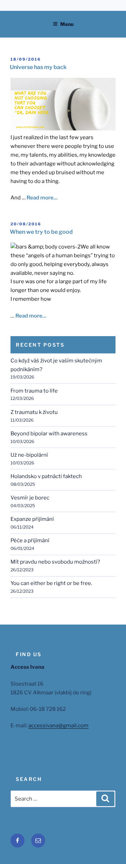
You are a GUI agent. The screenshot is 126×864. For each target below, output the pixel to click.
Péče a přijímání (29, 540)
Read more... (42, 198)
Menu (67, 24)
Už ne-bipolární (29, 455)
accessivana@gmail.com (58, 725)
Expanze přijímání (32, 519)
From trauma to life (34, 391)
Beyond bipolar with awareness (49, 433)
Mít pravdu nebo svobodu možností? (55, 562)
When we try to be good (41, 232)
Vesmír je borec (29, 498)
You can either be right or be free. (51, 583)
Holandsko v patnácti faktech (46, 476)
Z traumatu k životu (34, 412)
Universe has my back (38, 67)
